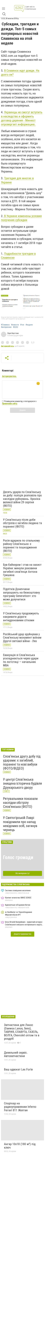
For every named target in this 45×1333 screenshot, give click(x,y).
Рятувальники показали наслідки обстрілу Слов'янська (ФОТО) (20, 803)
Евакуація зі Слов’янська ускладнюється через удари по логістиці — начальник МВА (20, 660)
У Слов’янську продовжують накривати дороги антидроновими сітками (21, 617)
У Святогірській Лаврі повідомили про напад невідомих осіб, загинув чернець (20, 824)
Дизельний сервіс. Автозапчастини (16, 1054)
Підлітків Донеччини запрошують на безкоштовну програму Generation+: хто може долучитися (21, 594)
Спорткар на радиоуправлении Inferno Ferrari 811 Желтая (20, 1107)
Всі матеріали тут (23, 873)
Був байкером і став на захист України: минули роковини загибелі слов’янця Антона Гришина (22, 570)
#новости (15, 325)
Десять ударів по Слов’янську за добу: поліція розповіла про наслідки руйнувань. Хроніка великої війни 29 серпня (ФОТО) (22, 498)
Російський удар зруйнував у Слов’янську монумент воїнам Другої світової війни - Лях (22, 637)
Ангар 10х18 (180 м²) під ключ (20, 1145)
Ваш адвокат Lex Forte (18, 1069)
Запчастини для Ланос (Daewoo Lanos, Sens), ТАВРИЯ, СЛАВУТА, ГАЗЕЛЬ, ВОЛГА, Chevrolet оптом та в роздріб (21, 1031)
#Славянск (5, 325)
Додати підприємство (22, 934)
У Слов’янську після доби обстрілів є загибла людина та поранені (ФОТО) (22, 523)
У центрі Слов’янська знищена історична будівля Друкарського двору (22, 783)
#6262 (15, 327)
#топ (22, 325)
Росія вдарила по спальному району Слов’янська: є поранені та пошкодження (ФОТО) (21, 546)
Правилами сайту (9, 403)
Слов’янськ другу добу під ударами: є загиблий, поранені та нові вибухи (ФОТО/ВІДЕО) (21, 762)
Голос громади (18, 857)
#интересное (6, 327)
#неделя (29, 325)
